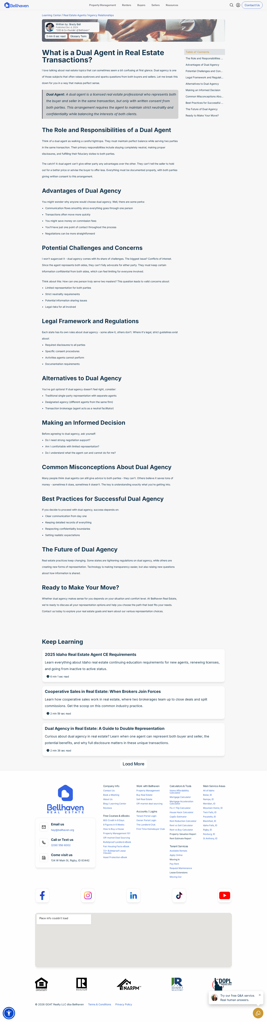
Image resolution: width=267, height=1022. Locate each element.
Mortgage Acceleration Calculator (182, 802)
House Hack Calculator (181, 812)
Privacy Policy (123, 1004)
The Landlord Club (145, 824)
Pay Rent (174, 863)
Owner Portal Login (146, 820)
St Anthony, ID (210, 838)
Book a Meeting (111, 795)
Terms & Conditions (99, 1004)
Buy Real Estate (144, 795)
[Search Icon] (231, 5)
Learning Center (51, 15)
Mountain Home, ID (213, 808)
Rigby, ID (207, 829)
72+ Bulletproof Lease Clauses (114, 851)
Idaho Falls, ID (210, 825)
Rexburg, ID (209, 834)
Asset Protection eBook (115, 857)
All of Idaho (208, 790)
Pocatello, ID (209, 816)
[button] (9, 1013)
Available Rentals (178, 850)
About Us (107, 799)
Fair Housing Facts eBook (116, 846)
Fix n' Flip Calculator (180, 808)
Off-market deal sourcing (149, 803)
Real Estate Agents (74, 15)
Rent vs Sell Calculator (181, 825)
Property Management (148, 790)
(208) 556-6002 (61, 845)
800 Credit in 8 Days (113, 820)
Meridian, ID (209, 803)
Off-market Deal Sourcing (116, 837)
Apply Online (176, 855)
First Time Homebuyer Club (150, 829)
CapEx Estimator (178, 816)
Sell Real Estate (144, 799)
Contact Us (109, 790)
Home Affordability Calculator (179, 791)
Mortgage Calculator (180, 797)
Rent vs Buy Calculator (181, 829)
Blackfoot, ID (209, 821)
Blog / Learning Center (114, 803)
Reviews (107, 808)
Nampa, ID (208, 799)
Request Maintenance (181, 868)
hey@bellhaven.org (62, 829)
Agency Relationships (101, 15)
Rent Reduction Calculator (183, 821)
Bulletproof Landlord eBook (117, 842)
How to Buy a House (113, 829)
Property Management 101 (116, 833)
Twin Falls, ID (210, 812)
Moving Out (175, 876)
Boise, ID (207, 795)
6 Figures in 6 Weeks (113, 824)
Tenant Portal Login (146, 816)
